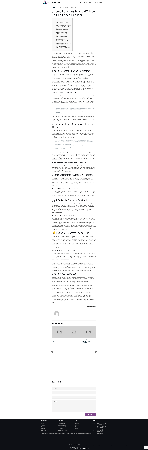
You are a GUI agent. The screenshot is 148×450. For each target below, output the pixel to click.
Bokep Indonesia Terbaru (46, 433)
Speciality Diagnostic (62, 425)
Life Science (60, 428)
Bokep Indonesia (73, 445)
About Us (43, 425)
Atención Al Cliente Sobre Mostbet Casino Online (63, 25)
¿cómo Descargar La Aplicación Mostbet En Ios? (63, 43)
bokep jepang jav (130, 445)
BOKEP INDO (84, 433)
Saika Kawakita (113, 445)
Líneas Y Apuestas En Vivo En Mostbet (62, 22)
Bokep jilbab (86, 445)
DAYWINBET (68, 433)
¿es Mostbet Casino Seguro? (60, 39)
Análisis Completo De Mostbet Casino (62, 24)
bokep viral (94, 445)
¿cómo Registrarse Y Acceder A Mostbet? (62, 29)
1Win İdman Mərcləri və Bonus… (59, 340)
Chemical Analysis (61, 423)
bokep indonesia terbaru (80, 445)
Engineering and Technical (63, 430)
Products (43, 428)
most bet (87, 78)
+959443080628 (100, 433)
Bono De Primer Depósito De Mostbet (61, 33)
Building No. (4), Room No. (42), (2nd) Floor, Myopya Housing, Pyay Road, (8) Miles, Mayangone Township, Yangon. (101, 426)
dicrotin (126, 445)
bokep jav (97, 445)
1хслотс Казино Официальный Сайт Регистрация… (72, 341)
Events (76, 428)
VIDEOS (100, 2)
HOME (81, 2)
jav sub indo (122, 445)
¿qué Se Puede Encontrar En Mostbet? (62, 32)
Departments (43, 430)
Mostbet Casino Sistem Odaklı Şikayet (62, 30)
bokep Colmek (90, 445)
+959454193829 (100, 430)
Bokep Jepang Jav (53, 433)
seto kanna (109, 445)
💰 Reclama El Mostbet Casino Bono (61, 35)
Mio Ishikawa (118, 445)
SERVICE (96, 2)
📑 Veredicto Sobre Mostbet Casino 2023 (62, 37)
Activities (77, 423)
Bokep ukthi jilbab (59, 433)
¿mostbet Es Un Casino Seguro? (61, 46)
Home (42, 423)
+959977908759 (100, 431)
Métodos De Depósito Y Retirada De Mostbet (63, 47)
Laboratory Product (62, 426)
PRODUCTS (90, 2)
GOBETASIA (64, 433)
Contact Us (43, 426)
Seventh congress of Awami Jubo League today (60, 305)
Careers (76, 426)
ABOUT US (85, 2)
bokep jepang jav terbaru (103, 445)
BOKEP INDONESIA (88, 433)
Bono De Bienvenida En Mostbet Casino (62, 44)
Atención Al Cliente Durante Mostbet (61, 36)
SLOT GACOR (79, 433)
